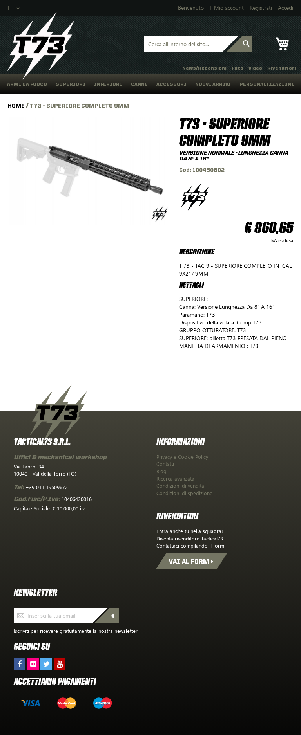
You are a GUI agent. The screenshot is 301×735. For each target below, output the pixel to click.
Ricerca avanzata (175, 478)
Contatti (165, 463)
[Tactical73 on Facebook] (19, 664)
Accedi (285, 7)
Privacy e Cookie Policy (182, 456)
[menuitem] (27, 83)
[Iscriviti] (114, 615)
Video (255, 67)
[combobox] (183, 44)
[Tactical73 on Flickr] (33, 664)
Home (17, 106)
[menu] (150, 84)
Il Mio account (227, 7)
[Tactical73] (41, 46)
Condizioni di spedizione (184, 493)
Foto (237, 67)
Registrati (261, 7)
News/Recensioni (204, 67)
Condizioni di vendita (180, 485)
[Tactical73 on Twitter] (46, 664)
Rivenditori (281, 67)
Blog (161, 471)
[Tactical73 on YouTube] (59, 664)
